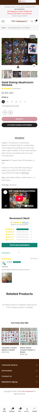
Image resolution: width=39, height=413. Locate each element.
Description (19, 138)
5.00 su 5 (25, 222)
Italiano (23, 1)
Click (23, 173)
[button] (6, 88)
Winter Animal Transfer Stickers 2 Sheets (27, 350)
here (27, 173)
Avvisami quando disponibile (19, 125)
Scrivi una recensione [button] (19, 245)
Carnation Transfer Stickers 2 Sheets (9, 349)
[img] (6, 259)
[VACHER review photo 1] (7, 277)
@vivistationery (20, 9)
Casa (3, 27)
